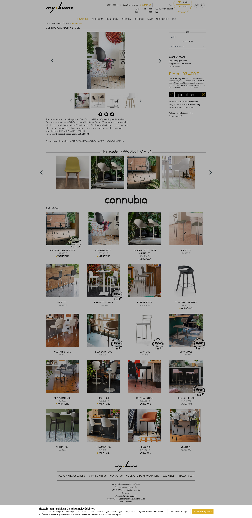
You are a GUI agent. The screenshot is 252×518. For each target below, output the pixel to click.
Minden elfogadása (203, 511)
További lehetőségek (179, 511)
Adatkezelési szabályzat (111, 514)
